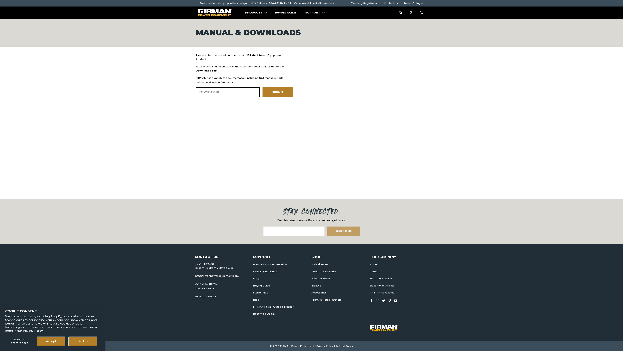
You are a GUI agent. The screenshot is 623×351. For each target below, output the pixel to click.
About (374, 264)
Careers (375, 271)
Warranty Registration (364, 3)
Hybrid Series (320, 264)
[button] (400, 12)
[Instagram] (377, 300)
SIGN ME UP (343, 231)
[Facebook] (371, 300)
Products (253, 12)
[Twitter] (383, 300)
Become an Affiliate (382, 285)
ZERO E (316, 285)
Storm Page (260, 292)
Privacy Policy (33, 330)
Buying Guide (285, 12)
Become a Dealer (264, 313)
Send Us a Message (207, 296)
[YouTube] (395, 300)
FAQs (256, 278)
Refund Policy (344, 346)
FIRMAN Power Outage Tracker (273, 306)
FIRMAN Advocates (382, 292)
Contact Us (391, 3)
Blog (256, 299)
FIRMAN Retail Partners (327, 299)
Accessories (319, 292)
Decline (82, 341)
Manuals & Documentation (270, 264)
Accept (51, 341)
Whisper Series (321, 278)
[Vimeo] (389, 300)
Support (312, 12)
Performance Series (324, 271)
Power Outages (413, 3)
